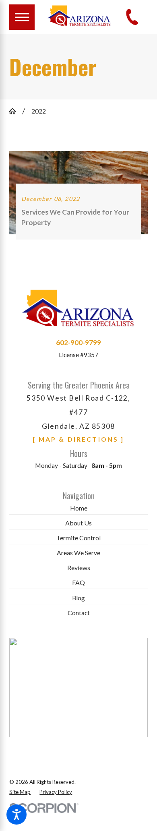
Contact (79, 612)
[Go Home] (15, 111)
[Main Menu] (22, 17)
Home (78, 508)
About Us (78, 523)
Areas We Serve (78, 552)
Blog (78, 598)
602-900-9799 (78, 342)
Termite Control (78, 538)
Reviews (78, 567)
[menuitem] (78, 508)
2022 (38, 111)
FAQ (78, 582)
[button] (16, 814)
